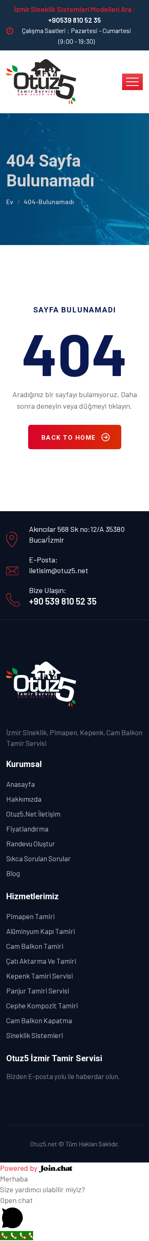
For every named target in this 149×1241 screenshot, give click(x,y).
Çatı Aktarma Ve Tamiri (41, 961)
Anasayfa (20, 784)
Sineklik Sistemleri (34, 1035)
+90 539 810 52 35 (62, 600)
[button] (74, 1212)
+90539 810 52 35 (74, 20)
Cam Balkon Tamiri (34, 946)
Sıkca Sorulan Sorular (38, 858)
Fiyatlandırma (27, 828)
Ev (9, 201)
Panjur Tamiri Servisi (37, 990)
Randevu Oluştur (30, 843)
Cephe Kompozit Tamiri (42, 1005)
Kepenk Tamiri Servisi (39, 976)
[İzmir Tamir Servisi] (41, 81)
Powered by (19, 1167)
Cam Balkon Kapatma (39, 1020)
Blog (13, 873)
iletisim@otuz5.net (58, 570)
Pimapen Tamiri (30, 916)
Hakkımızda (23, 799)
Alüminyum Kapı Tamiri (40, 931)
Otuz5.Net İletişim (33, 814)
